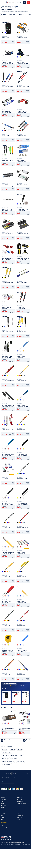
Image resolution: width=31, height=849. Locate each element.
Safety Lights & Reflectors (8, 761)
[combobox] (19, 2)
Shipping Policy (20, 815)
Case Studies (4, 829)
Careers (3, 815)
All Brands (3, 805)
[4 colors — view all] (19, 302)
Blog (2, 819)
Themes (3, 807)
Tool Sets (19, 749)
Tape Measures (20, 761)
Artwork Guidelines (21, 803)
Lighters (21, 755)
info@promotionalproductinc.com (16, 842)
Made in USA (12, 14)
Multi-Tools (4, 749)
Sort (16, 18)
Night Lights (5, 758)
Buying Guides (4, 825)
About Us (3, 813)
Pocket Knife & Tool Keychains (9, 755)
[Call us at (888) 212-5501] (28, 2)
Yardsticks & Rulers (6, 764)
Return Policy (20, 817)
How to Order (20, 801)
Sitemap (9, 846)
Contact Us (19, 797)
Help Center (19, 799)
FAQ (18, 813)
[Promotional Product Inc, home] (10, 2)
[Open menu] (2, 2)
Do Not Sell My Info (25, 844)
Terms (12, 844)
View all (4, 688)
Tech (2, 803)
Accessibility (17, 844)
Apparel (3, 797)
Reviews (3, 831)
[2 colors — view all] (18, 32)
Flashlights (12, 749)
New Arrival (21, 14)
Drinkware (3, 799)
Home (2, 6)
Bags (2, 801)
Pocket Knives (13, 758)
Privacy (18, 819)
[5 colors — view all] (20, 204)
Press (2, 817)
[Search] (24, 2)
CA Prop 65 (4, 846)
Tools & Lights (8, 6)
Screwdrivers (15, 6)
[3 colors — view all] (4, 32)
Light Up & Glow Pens (7, 752)
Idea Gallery (4, 827)
